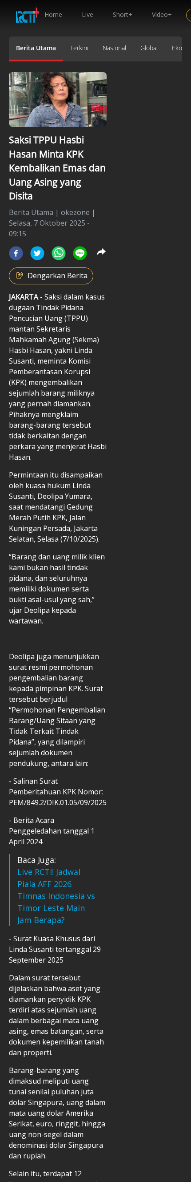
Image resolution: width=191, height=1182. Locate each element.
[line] (80, 253)
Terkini (79, 48)
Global (149, 48)
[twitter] (37, 253)
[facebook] (16, 253)
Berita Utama (36, 48)
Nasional (114, 48)
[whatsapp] (59, 253)
